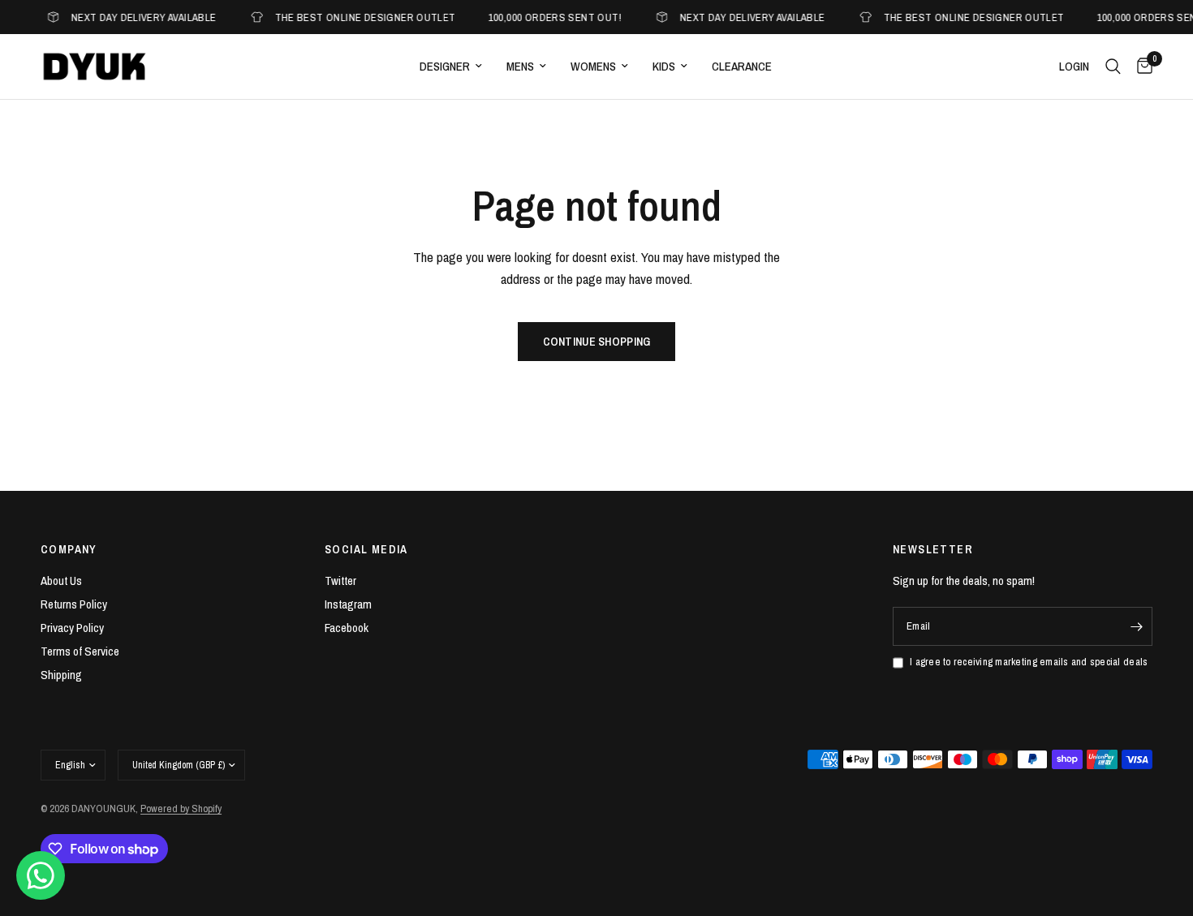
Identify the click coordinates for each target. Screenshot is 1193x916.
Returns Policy (74, 604)
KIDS (663, 66)
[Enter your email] (1136, 626)
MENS (520, 66)
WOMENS (593, 66)
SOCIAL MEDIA (366, 549)
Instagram (348, 604)
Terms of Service (80, 651)
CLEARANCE (742, 66)
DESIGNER (445, 66)
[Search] (1113, 66)
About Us (61, 580)
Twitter (340, 580)
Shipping (61, 674)
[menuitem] (450, 66)
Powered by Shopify (181, 808)
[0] (1140, 66)
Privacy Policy (72, 627)
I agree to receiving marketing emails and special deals (1029, 662)
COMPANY (69, 549)
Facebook (346, 627)
